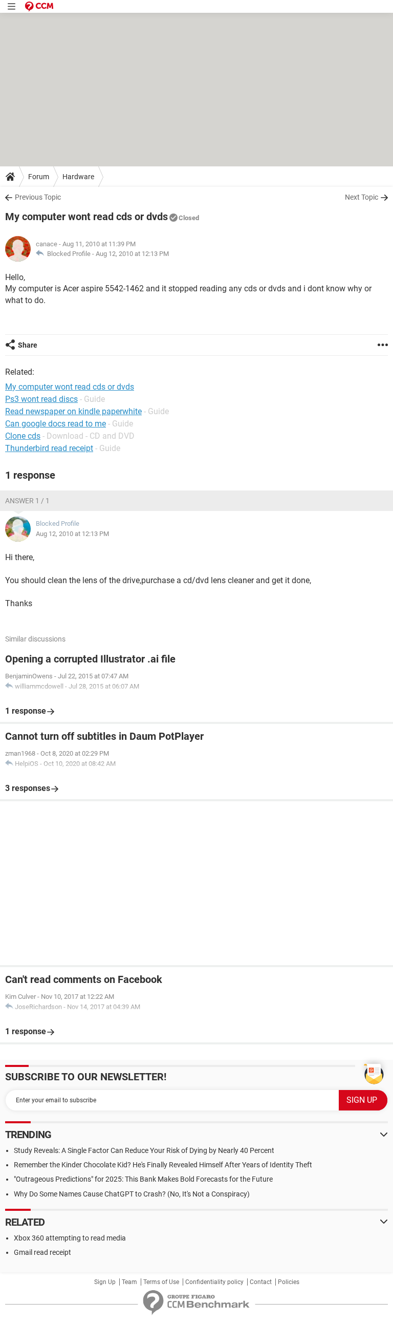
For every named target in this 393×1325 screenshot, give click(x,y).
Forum (38, 177)
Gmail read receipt (42, 1252)
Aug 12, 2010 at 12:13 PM (132, 254)
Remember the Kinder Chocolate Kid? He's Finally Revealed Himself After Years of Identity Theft (163, 1165)
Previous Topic (38, 197)
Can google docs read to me (55, 424)
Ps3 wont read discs (41, 399)
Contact (261, 1282)
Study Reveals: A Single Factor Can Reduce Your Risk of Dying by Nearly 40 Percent (144, 1150)
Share (27, 345)
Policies (288, 1282)
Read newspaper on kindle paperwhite (73, 411)
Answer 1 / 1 (27, 501)
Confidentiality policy (214, 1282)
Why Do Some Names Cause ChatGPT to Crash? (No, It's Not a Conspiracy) (132, 1194)
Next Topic (361, 197)
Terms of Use (161, 1282)
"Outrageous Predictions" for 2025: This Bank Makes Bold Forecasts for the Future (143, 1179)
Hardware (78, 177)
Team (129, 1282)
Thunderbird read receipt (49, 448)
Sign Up (105, 1282)
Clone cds (22, 436)
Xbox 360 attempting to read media (70, 1238)
